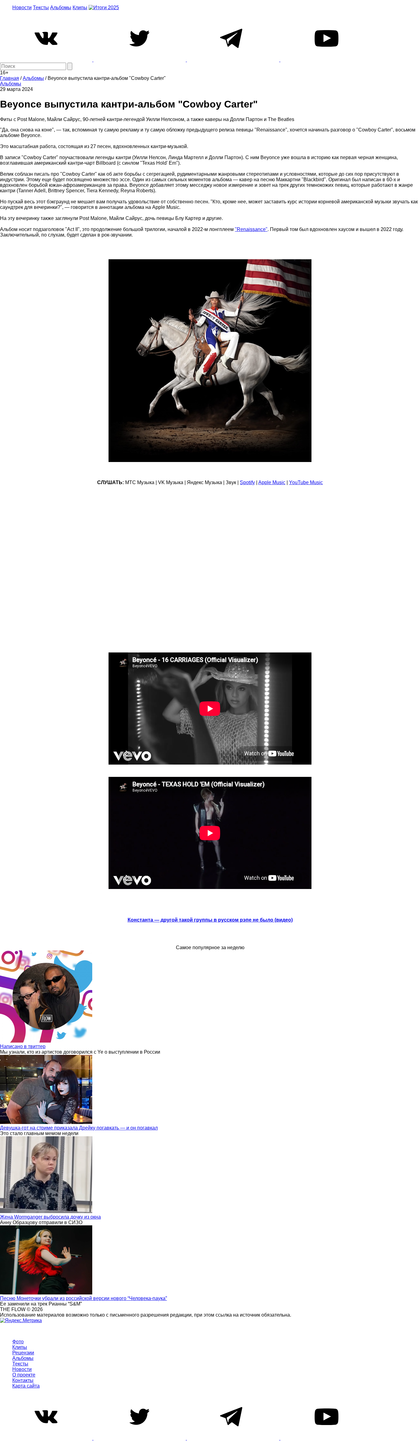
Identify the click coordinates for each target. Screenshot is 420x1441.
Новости (22, 7)
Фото (18, 1341)
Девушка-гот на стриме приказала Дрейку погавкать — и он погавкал (79, 1127)
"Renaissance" (251, 229)
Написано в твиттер (23, 1046)
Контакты (23, 1380)
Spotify (247, 482)
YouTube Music (306, 482)
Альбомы (60, 7)
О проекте (23, 1374)
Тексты (41, 7)
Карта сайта (26, 1385)
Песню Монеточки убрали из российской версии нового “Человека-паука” (83, 1298)
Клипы (80, 7)
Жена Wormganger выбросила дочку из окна (50, 1217)
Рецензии (23, 1352)
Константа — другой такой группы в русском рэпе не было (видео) (210, 919)
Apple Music (271, 482)
